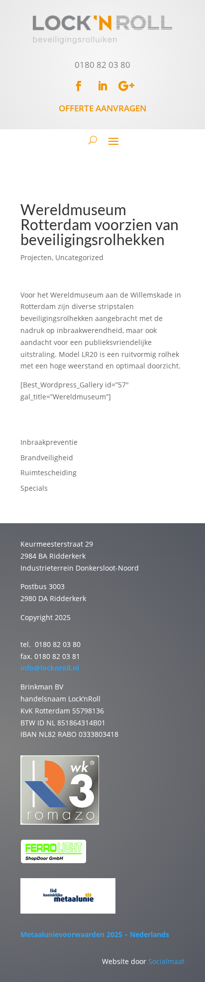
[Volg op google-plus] (126, 86)
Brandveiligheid (46, 457)
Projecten (36, 257)
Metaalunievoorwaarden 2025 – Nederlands (94, 934)
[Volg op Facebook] (79, 86)
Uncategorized (79, 257)
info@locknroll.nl (49, 667)
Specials (34, 488)
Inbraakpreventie (49, 442)
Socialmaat (166, 961)
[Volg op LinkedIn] (102, 86)
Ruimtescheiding (48, 472)
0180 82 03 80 (102, 64)
